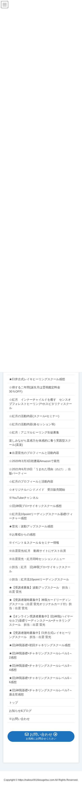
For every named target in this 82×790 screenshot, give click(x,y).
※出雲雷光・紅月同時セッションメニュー (37, 559)
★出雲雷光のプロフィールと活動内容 (34, 453)
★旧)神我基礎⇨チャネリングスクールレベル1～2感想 (40, 655)
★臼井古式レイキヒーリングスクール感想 (37, 379)
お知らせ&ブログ (20, 710)
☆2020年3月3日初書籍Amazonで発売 (34, 461)
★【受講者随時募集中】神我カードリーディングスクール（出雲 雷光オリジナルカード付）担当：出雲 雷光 (40, 604)
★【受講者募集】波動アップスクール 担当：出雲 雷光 (40, 589)
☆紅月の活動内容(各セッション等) (32, 424)
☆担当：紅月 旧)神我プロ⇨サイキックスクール (39, 569)
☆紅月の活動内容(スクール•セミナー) (34, 416)
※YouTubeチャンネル (23, 497)
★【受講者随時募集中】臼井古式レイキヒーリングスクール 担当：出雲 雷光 (40, 635)
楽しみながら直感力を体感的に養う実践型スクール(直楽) (40, 442)
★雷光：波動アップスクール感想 (31, 526)
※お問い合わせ (19, 718)
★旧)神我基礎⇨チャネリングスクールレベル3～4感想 (40, 667)
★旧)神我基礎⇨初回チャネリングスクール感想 (39, 645)
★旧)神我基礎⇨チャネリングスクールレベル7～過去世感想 (40, 692)
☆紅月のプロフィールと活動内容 (31, 481)
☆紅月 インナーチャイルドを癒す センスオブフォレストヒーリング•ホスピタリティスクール (40, 404)
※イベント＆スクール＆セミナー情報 (34, 542)
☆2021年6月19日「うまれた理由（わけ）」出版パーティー (40, 471)
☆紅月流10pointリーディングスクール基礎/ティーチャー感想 (41, 516)
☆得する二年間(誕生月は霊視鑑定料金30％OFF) (34, 389)
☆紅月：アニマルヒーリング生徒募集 (34, 432)
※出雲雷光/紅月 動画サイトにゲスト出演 (37, 550)
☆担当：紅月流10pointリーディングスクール (40, 579)
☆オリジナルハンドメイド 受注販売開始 (37, 489)
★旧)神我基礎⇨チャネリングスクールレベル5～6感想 (40, 680)
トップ (13, 702)
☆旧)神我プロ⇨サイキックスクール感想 (35, 506)
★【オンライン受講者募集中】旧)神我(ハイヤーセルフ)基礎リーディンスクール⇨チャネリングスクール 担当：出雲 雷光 (41, 620)
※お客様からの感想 (22, 534)
